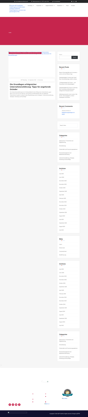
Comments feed (62, 251)
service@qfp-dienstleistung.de (66, 381)
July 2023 (61, 230)
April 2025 (61, 194)
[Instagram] (74, 1)
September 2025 (63, 191)
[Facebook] (72, 1)
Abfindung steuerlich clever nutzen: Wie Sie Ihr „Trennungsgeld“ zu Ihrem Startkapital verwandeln (68, 96)
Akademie (59, 5)
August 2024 (62, 215)
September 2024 (63, 212)
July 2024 (61, 219)
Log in (60, 244)
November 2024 (63, 205)
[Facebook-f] (10, 404)
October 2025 (62, 187)
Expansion (39, 5)
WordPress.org (62, 254)
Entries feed (62, 247)
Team (67, 5)
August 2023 (62, 226)
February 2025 (62, 198)
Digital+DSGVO (49, 5)
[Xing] (19, 404)
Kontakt (73, 5)
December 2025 (63, 180)
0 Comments (40, 79)
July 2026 (61, 173)
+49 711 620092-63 (67, 378)
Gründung (30, 5)
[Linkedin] (76, 1)
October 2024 (62, 208)
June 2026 (61, 177)
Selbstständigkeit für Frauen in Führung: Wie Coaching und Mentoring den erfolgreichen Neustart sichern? (68, 89)
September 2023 (63, 223)
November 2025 (63, 184)
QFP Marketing (24, 79)
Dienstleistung (62, 145)
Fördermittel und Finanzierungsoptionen (68, 149)
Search (60, 54)
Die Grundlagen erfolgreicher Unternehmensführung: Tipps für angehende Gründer (30, 86)
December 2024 (63, 201)
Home (10, 32)
